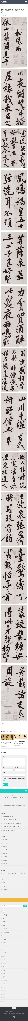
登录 (3, 882)
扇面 (3, 942)
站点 (4, 772)
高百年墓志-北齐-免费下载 (8, 830)
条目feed (4, 886)
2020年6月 (4, 860)
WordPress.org (5, 893)
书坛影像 (4, 915)
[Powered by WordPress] (9, 1013)
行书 (2, 5)
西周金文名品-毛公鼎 (7, 816)
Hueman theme (21, 1013)
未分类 (4, 953)
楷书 (3, 956)
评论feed (4, 889)
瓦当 (3, 959)
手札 (3, 946)
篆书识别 (4, 980)
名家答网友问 (5, 932)
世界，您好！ (20, 873)
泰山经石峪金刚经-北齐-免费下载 (10, 826)
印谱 (3, 922)
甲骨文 (4, 963)
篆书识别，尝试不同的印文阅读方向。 (12, 823)
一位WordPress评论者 (7, 873)
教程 (3, 949)
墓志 (3, 935)
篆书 (3, 970)
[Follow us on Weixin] (26, 791)
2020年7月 (4, 857)
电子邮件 (16, 767)
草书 (3, 987)
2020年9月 (4, 850)
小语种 (4, 939)
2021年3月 (4, 839)
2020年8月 (4, 853)
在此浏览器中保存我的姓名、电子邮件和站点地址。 (14, 779)
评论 (4, 757)
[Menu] (26, 2)
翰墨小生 (3, 2)
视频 (3, 994)
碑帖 (3, 966)
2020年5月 (4, 863)
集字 (3, 1001)
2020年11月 (5, 846)
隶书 (3, 997)
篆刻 (3, 984)
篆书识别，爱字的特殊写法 (9, 820)
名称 (4, 767)
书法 (3, 918)
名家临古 (4, 928)
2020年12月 (5, 843)
